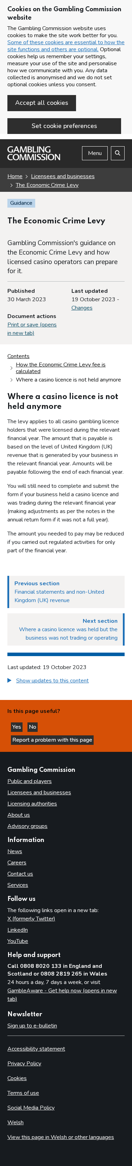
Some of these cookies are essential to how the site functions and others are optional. (66, 46)
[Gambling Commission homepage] (33, 158)
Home (15, 176)
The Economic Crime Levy (47, 185)
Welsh (15, 1122)
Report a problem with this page (52, 740)
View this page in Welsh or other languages (60, 1137)
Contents (18, 356)
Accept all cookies (41, 103)
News (14, 851)
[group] (66, 681)
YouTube (17, 941)
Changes (82, 308)
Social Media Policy (31, 1108)
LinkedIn (17, 930)
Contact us (20, 874)
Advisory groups (27, 826)
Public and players (29, 781)
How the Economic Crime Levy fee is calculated (61, 368)
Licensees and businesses (63, 176)
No (33, 727)
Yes (17, 727)
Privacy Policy (24, 1063)
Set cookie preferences (64, 126)
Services (17, 885)
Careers (16, 863)
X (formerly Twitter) (31, 919)
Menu (95, 153)
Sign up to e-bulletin (32, 1026)
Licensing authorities (32, 804)
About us (18, 815)
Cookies (17, 1078)
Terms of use (23, 1093)
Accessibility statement (36, 1049)
